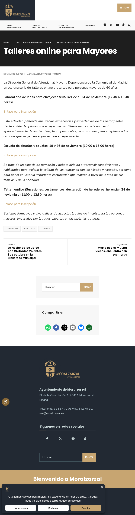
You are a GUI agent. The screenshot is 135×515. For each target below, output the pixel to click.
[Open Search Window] (129, 25)
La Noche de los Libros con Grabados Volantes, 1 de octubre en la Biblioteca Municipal (25, 251)
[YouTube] (73, 438)
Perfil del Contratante (39, 26)
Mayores (35, 42)
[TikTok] (123, 25)
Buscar (86, 287)
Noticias (46, 42)
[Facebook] (47, 438)
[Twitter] (60, 438)
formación (12, 228)
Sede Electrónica (14, 26)
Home (6, 42)
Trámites (90, 25)
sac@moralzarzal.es (51, 413)
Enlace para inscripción (20, 111)
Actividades (23, 42)
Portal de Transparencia (65, 26)
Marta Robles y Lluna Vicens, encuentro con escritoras (111, 249)
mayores (45, 228)
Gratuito (29, 228)
